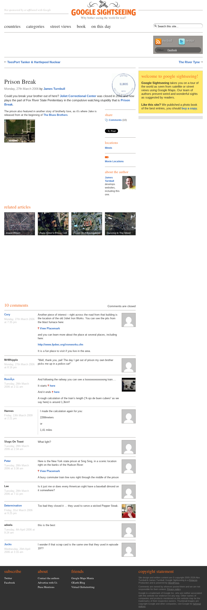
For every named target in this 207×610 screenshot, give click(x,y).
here (52, 385)
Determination (13, 505)
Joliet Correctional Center (78, 96)
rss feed (167, 40)
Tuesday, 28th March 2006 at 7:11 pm (16, 492)
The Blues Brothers (55, 114)
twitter (190, 40)
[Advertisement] (51, 72)
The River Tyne (189, 62)
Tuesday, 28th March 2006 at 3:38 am (16, 467)
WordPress (173, 583)
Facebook (172, 49)
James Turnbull (54, 88)
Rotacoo (193, 580)
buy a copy (189, 108)
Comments (115, 120)
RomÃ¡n (9, 379)
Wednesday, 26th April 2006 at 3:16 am (17, 550)
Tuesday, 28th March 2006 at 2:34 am (16, 448)
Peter (7, 460)
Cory (7, 314)
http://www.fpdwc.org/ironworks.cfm (60, 344)
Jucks (8, 544)
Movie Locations (114, 161)
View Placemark (50, 328)
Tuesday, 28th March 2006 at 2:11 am (16, 385)
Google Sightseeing (98, 10)
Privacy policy (174, 589)
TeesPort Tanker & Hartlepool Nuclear (33, 62)
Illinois (108, 147)
